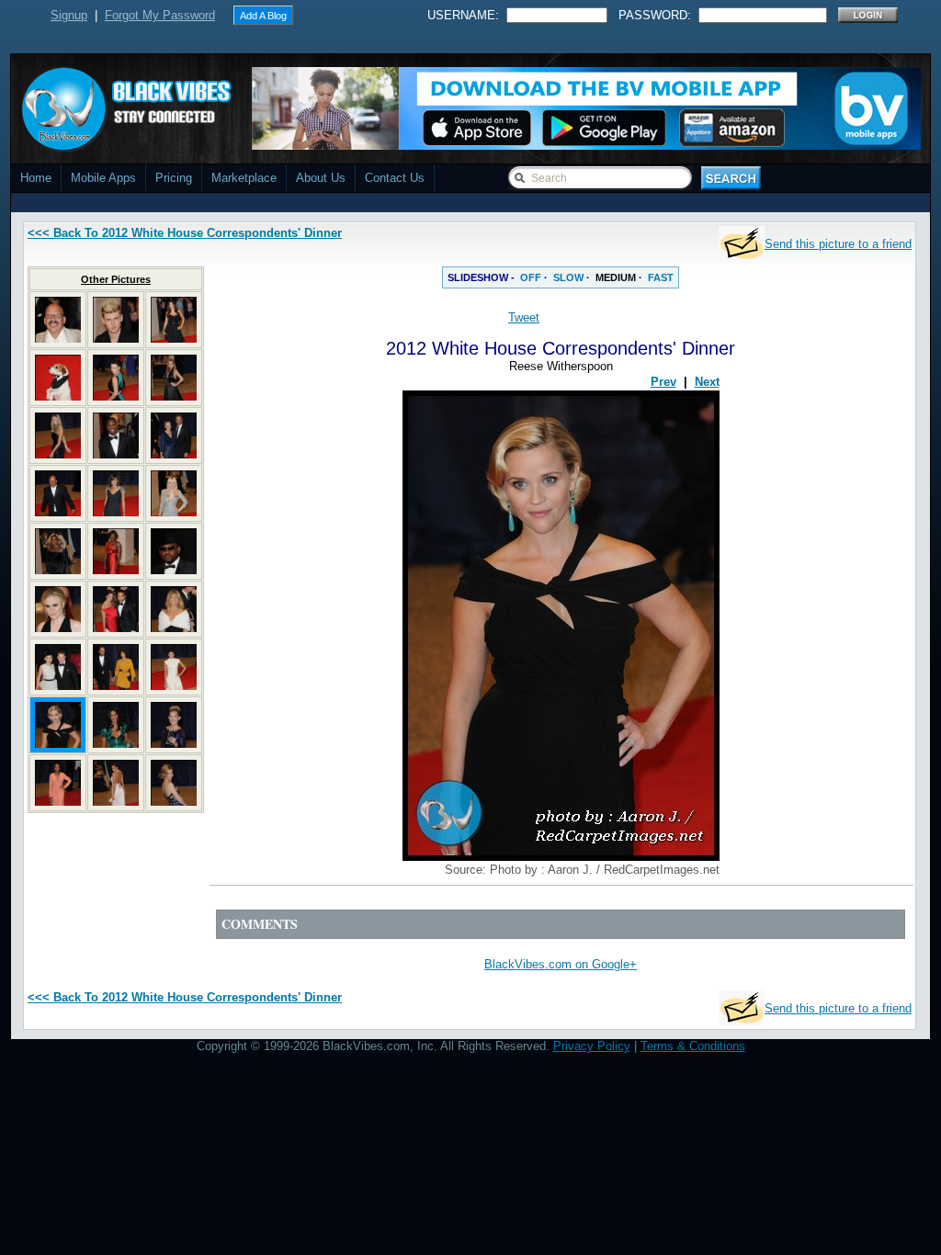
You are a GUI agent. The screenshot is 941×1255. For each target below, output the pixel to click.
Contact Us (395, 178)
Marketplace (244, 178)
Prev (663, 382)
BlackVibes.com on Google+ (560, 964)
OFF (530, 277)
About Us (321, 178)
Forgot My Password (160, 15)
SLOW (568, 277)
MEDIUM (615, 277)
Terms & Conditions (693, 1046)
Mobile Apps (103, 178)
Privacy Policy (591, 1046)
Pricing (173, 178)
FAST (661, 277)
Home (35, 178)
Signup (69, 15)
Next (707, 382)
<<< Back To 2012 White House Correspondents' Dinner (185, 233)
